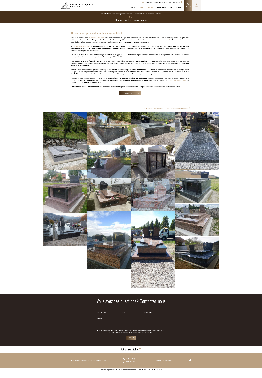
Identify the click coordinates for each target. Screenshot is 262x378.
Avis (196, 6)
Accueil (133, 7)
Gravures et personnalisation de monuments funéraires (166, 108)
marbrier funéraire (82, 46)
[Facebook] (181, 2)
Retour (131, 17)
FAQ (171, 7)
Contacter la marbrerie (130, 93)
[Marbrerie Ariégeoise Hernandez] (77, 5)
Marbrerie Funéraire (146, 7)
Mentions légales (106, 370)
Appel (188, 6)
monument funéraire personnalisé (157, 40)
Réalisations (161, 7)
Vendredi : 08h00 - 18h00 (163, 360)
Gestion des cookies (155, 370)
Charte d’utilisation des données (125, 370)
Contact (179, 7)
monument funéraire (96, 38)
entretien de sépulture (178, 80)
